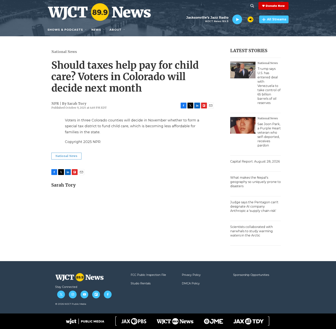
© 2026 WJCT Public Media (70, 303)
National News (64, 52)
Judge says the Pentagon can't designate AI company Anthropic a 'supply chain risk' (254, 206)
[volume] (250, 19)
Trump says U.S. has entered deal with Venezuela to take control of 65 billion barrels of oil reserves (269, 86)
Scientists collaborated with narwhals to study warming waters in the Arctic (251, 231)
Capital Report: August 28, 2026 (255, 161)
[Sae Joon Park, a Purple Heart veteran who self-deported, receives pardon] (243, 125)
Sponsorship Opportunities (251, 275)
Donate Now (275, 5)
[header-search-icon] (252, 6)
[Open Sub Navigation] (86, 29)
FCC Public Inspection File (148, 275)
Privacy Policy (191, 275)
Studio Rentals (140, 283)
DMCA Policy (191, 283)
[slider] (245, 19)
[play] (237, 19)
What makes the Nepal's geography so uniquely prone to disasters (255, 182)
